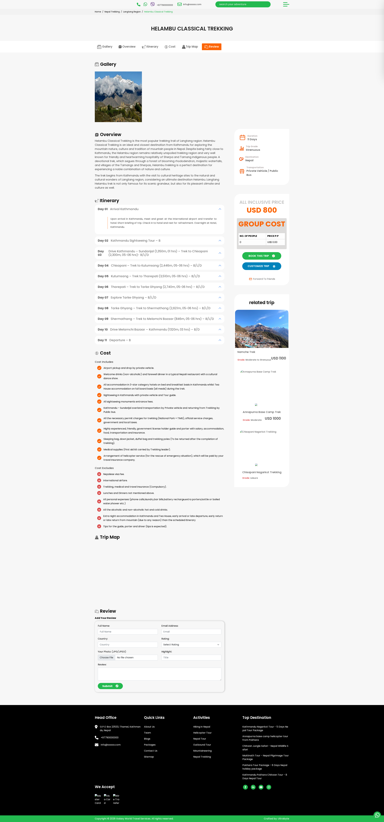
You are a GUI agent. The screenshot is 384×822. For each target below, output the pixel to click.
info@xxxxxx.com (192, 4)
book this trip (259, 256)
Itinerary (152, 47)
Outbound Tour (202, 744)
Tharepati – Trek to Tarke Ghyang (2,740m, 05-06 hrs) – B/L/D (151, 287)
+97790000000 (109, 737)
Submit (107, 686)
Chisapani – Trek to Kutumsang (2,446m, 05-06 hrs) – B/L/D (150, 265)
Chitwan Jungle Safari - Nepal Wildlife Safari (265, 747)
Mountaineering (202, 750)
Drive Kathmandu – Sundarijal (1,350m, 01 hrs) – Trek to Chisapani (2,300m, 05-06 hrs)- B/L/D (153, 253)
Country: (103, 638)
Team (147, 732)
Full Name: (104, 626)
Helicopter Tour (202, 732)
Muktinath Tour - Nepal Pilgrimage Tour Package (265, 757)
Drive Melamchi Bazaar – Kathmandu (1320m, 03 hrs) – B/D (149, 329)
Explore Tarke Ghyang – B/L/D (127, 297)
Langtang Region (132, 11)
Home (98, 11)
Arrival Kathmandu (118, 209)
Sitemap (149, 756)
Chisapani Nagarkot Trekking (261, 472)
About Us (149, 726)
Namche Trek (246, 352)
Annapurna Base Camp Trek (262, 412)
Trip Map (192, 47)
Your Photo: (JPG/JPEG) (112, 651)
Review (213, 47)
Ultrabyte (283, 818)
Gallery (106, 47)
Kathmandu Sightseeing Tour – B (129, 240)
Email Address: (169, 626)
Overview (129, 47)
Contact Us (150, 750)
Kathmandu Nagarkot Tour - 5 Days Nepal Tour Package (265, 728)
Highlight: (166, 651)
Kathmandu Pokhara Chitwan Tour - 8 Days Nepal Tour (264, 776)
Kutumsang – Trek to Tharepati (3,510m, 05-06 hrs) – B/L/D (149, 276)
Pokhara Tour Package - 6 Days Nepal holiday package (264, 766)
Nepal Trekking (112, 11)
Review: (102, 664)
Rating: (165, 638)
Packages (150, 744)
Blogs (147, 738)
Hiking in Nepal (201, 726)
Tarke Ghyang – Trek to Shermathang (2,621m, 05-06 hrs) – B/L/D (154, 308)
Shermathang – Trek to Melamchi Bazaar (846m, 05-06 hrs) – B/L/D (156, 319)
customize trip (258, 266)
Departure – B (114, 340)
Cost (172, 47)
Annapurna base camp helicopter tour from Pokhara (265, 738)
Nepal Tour (199, 738)
